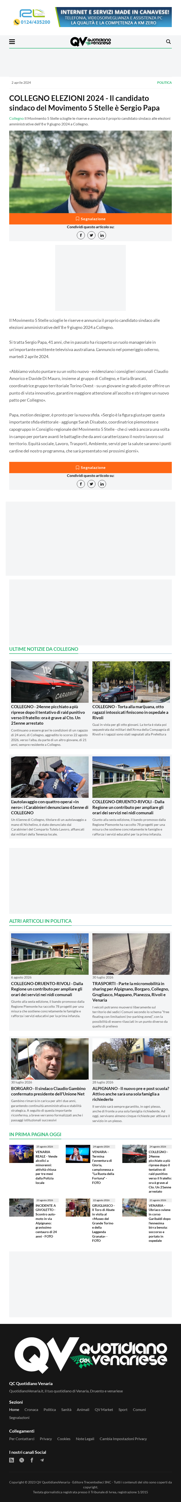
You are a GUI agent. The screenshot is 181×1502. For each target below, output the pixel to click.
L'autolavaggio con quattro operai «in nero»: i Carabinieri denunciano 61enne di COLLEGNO (49, 807)
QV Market (104, 1409)
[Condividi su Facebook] (81, 235)
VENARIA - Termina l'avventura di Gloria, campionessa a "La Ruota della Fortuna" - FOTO (103, 1167)
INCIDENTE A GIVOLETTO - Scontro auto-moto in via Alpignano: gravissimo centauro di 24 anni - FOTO (46, 1220)
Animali (83, 1409)
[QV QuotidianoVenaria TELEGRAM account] (42, 1460)
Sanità (66, 1409)
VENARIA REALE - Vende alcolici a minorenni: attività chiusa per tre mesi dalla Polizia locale (46, 1167)
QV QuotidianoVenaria (53, 1482)
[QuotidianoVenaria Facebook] (31, 1460)
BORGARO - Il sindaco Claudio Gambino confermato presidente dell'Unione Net (48, 1091)
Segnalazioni (19, 1417)
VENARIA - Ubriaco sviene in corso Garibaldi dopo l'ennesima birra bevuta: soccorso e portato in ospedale (160, 1223)
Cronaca (31, 1409)
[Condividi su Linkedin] (102, 235)
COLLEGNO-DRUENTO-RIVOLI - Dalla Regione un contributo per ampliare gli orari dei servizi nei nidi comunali (128, 807)
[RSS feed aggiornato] (11, 1460)
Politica (164, 82)
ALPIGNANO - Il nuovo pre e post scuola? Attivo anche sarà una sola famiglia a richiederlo (130, 1094)
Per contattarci (21, 1438)
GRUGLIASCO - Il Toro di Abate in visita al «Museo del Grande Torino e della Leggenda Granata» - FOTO (103, 1223)
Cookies (63, 1438)
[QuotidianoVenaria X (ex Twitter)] (21, 1460)
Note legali (85, 1438)
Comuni (139, 1409)
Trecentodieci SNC (97, 1482)
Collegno (16, 118)
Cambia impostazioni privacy (123, 1438)
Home (14, 1409)
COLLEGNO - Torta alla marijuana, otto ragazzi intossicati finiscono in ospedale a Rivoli (130, 712)
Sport (123, 1409)
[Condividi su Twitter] (91, 235)
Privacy (46, 1438)
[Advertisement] (90, 543)
